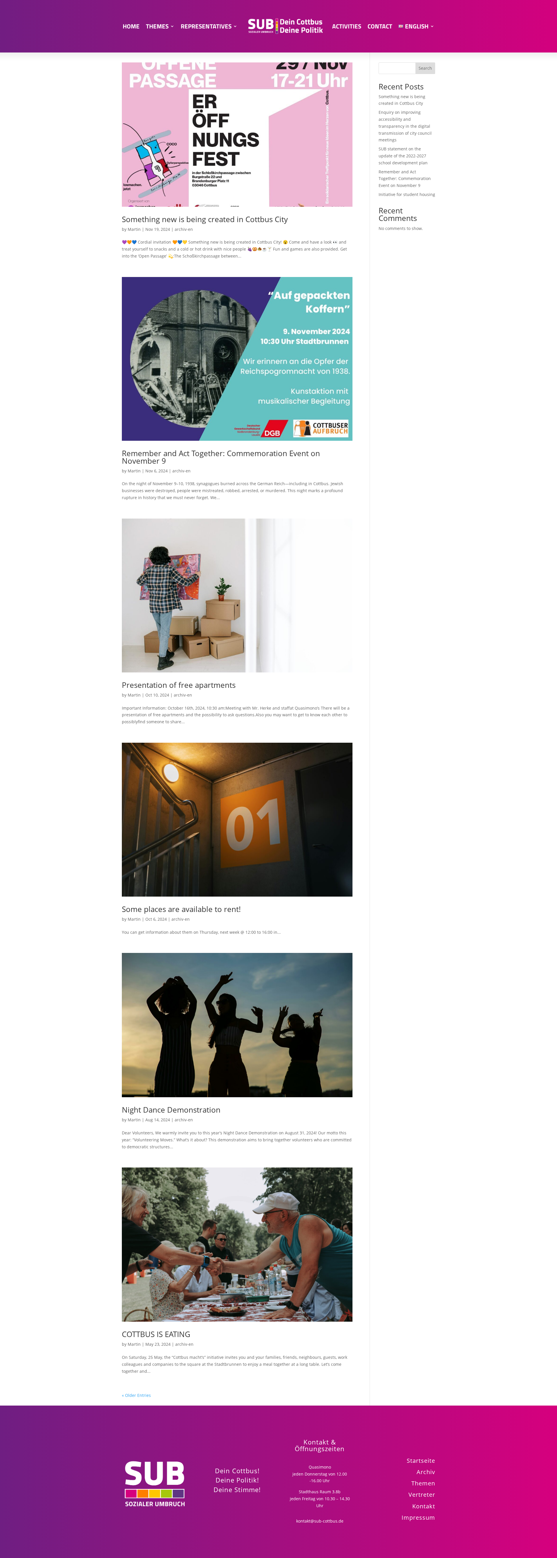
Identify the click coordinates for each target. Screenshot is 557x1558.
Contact (380, 26)
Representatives (206, 26)
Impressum (418, 1517)
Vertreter (421, 1494)
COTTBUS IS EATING (156, 1334)
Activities (346, 26)
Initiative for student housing (407, 194)
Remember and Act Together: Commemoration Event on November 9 (221, 457)
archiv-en (184, 229)
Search (425, 68)
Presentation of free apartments (179, 685)
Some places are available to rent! (181, 909)
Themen (423, 1483)
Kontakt (423, 1506)
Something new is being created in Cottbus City (205, 219)
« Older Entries (136, 1395)
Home (131, 26)
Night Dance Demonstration (171, 1109)
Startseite (421, 1460)
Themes (157, 26)
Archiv (426, 1472)
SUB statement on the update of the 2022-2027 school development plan (403, 155)
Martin (134, 229)
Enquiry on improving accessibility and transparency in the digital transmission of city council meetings (405, 126)
